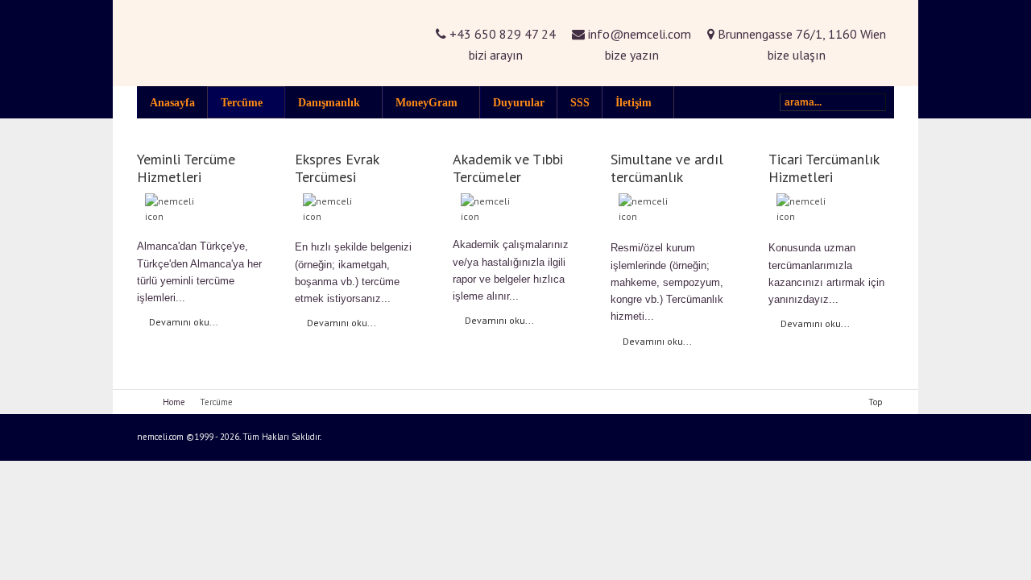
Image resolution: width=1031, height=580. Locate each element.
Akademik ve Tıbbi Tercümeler (508, 168)
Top (875, 402)
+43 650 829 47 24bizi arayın (501, 44)
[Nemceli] (266, 43)
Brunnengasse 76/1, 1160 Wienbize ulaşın (800, 44)
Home (174, 402)
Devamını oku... (183, 322)
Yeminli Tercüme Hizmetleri (186, 168)
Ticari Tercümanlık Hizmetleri (823, 168)
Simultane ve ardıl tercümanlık (667, 168)
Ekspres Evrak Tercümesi (337, 168)
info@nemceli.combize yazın (638, 44)
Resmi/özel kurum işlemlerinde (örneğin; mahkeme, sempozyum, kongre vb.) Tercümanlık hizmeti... (667, 282)
